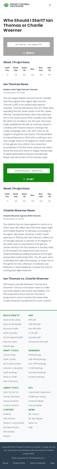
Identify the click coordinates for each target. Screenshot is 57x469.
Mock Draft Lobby (11, 319)
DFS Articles (8, 431)
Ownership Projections (39, 392)
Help (30, 427)
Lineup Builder (35, 405)
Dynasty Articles (11, 427)
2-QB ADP (33, 333)
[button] (50, 5)
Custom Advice (11, 405)
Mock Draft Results (12, 324)
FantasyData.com (37, 458)
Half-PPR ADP (34, 324)
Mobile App (8, 346)
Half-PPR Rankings (37, 359)
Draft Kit (7, 414)
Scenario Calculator (13, 368)
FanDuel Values (36, 401)
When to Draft (10, 377)
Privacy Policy (19, 463)
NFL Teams (33, 414)
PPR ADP (32, 319)
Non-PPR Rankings (37, 363)
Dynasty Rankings (37, 372)
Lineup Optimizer (11, 396)
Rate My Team (10, 341)
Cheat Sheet (9, 355)
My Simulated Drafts (13, 337)
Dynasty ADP (34, 337)
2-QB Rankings (35, 368)
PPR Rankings (34, 355)
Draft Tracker (9, 359)
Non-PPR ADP (34, 328)
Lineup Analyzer (11, 401)
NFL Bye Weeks (35, 418)
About (5, 463)
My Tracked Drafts (12, 363)
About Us (32, 423)
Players (6, 436)
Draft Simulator (10, 333)
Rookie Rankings (36, 377)
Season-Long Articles (13, 423)
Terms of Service (37, 463)
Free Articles (9, 418)
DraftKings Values (37, 396)
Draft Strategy (10, 372)
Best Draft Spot (10, 381)
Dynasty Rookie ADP (38, 341)
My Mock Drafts (10, 328)
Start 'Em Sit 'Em (11, 392)
